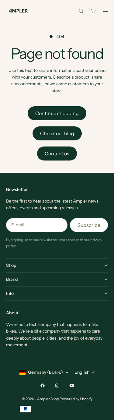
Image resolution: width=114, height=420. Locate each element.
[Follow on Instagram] (57, 385)
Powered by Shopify (76, 399)
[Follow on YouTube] (71, 385)
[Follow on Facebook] (42, 385)
